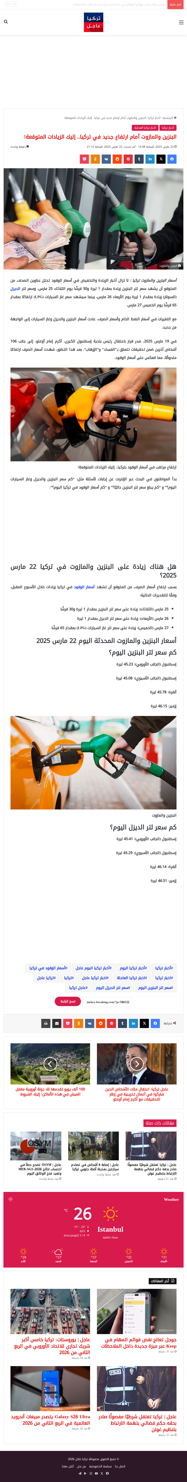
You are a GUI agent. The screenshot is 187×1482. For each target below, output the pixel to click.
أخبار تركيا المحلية (145, 128)
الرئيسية (168, 118)
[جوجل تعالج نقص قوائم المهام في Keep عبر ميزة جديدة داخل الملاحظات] (137, 1311)
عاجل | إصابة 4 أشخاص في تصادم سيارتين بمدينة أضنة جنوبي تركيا (95, 1167)
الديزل (16, 288)
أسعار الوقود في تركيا (47, 968)
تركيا (68, 977)
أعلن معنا (68, 1466)
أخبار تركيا (154, 118)
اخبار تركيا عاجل (94, 977)
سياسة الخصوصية (100, 1466)
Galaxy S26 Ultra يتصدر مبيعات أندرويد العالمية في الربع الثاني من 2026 (50, 1419)
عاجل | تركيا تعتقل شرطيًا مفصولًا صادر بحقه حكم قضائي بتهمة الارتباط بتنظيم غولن (152, 1169)
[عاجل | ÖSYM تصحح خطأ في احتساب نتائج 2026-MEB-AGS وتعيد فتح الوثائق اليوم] (35, 1146)
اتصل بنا (120, 1466)
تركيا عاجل (45, 977)
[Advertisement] (93, 72)
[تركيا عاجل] (93, 22)
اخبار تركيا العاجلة (131, 977)
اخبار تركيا (163, 977)
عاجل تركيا (77, 987)
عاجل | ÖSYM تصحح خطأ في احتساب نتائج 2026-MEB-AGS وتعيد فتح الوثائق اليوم (39, 1169)
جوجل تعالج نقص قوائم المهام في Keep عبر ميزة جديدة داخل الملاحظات (139, 1342)
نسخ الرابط (67, 1001)
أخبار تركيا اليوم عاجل (93, 968)
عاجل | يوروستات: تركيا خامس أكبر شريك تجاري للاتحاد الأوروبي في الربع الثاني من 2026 (110, 4)
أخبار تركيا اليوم (132, 968)
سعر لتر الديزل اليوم (112, 987)
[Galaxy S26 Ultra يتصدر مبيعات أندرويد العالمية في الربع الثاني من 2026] (50, 1388)
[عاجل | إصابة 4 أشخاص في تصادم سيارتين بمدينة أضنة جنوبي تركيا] (93, 1146)
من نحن (81, 1466)
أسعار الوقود (84, 586)
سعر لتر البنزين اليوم (154, 987)
